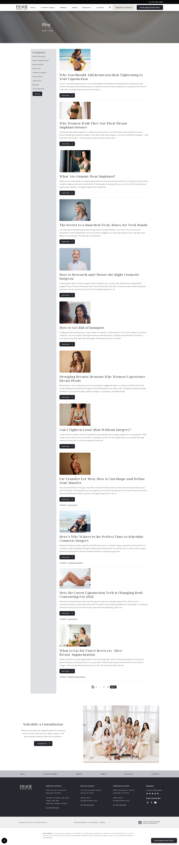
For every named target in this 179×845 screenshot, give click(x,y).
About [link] (32, 7)
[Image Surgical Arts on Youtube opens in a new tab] (155, 802)
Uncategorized (38, 88)
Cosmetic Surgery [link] (48, 7)
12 (108, 687)
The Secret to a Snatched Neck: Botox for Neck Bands (103, 225)
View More (66, 95)
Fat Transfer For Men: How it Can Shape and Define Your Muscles (102, 481)
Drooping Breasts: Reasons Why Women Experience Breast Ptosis (102, 378)
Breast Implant (38, 64)
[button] (4, 840)
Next (113, 687)
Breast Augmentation (41, 60)
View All (37, 94)
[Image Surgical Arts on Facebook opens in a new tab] (151, 802)
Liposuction (37, 80)
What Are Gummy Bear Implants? (87, 176)
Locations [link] (100, 7)
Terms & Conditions (80, 822)
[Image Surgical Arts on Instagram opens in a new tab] (147, 802)
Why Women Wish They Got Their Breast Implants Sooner (93, 125)
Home (44, 31)
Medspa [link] (63, 7)
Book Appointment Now (151, 7)
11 (104, 687)
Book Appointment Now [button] (164, 840)
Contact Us (42, 743)
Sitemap (102, 822)
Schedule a (43, 724)
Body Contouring (39, 56)
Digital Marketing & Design (151, 822)
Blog (51, 31)
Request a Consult (124, 7)
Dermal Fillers (38, 76)
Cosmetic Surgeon (40, 72)
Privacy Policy (93, 822)
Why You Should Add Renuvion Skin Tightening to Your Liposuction (101, 77)
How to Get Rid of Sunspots (81, 327)
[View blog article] (75, 60)
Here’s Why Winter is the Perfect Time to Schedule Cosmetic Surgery (101, 538)
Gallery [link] (75, 7)
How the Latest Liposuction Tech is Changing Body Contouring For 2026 (101, 594)
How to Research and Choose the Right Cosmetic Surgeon (99, 276)
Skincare (36, 84)
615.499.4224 (48, 838)
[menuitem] (33, 7)
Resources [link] (86, 7)
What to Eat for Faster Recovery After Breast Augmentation (90, 652)
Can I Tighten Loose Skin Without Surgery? (95, 429)
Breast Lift (37, 68)
